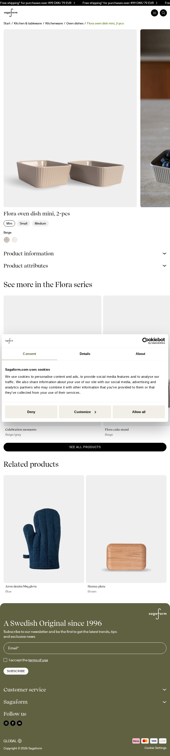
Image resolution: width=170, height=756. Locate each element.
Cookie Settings (155, 747)
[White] (15, 240)
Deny (31, 411)
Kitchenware (54, 23)
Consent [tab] (29, 354)
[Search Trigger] (163, 12)
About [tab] (140, 354)
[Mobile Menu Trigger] (154, 12)
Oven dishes (74, 23)
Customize (82, 411)
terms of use (38, 660)
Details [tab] (85, 354)
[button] (85, 253)
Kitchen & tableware (28, 23)
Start (7, 23)
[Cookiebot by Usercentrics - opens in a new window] (145, 341)
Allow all (138, 411)
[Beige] (7, 240)
